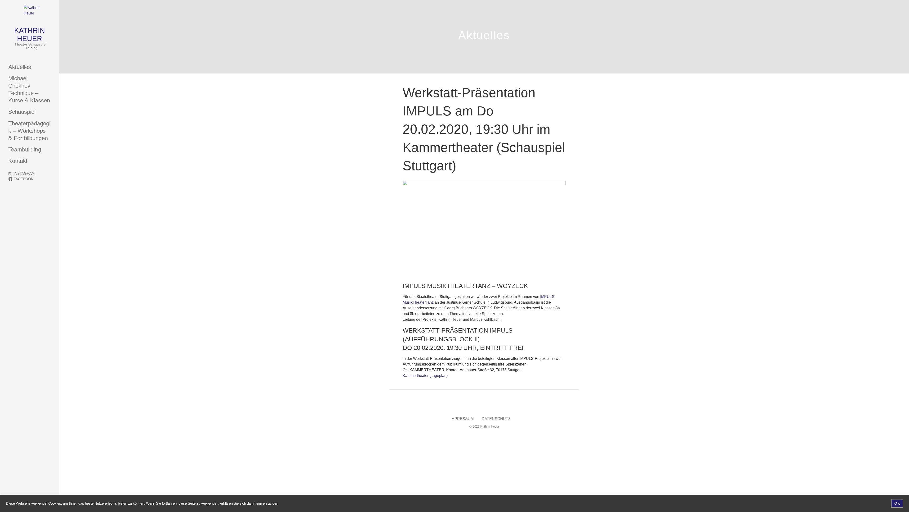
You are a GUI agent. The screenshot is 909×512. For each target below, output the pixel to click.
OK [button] (897, 503)
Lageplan (438, 376)
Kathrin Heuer (29, 34)
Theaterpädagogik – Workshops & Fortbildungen (29, 130)
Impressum (462, 419)
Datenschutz (496, 419)
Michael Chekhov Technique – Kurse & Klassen (29, 89)
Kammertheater (415, 376)
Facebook (23, 179)
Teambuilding (24, 149)
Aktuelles (19, 67)
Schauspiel (22, 112)
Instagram (24, 173)
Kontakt (17, 161)
